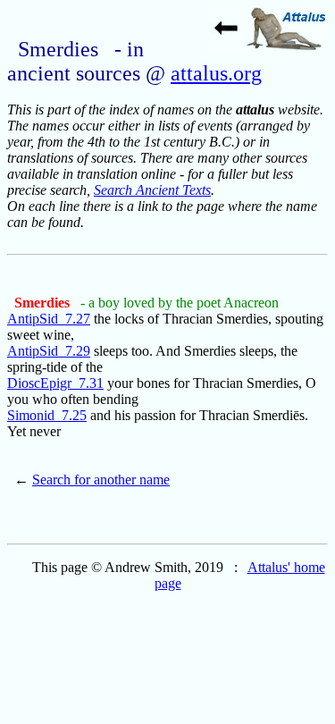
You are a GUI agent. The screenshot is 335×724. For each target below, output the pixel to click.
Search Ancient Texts (152, 190)
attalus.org (216, 73)
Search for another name (101, 479)
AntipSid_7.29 (48, 350)
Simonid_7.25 (47, 415)
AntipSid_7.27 (48, 318)
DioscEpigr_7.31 (55, 383)
